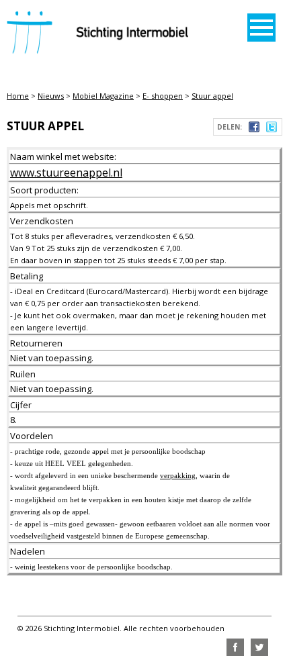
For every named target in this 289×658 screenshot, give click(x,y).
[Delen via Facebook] (254, 129)
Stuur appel (212, 96)
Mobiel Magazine (103, 96)
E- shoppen (162, 96)
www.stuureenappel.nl (66, 172)
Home (18, 96)
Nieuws (51, 96)
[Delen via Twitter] (271, 129)
